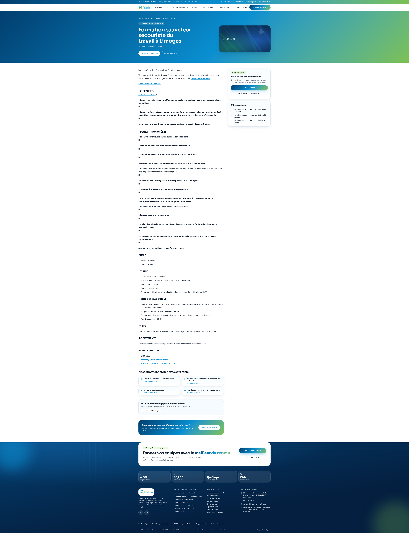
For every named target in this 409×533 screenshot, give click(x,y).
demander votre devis (200, 78)
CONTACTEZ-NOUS (147, 94)
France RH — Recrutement (216, 512)
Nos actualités (212, 504)
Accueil (140, 19)
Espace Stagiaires (250, 2)
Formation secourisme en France (152, 23)
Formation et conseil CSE (215, 493)
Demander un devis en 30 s (250, 94)
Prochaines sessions (180, 7)
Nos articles (148, 19)
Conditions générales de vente (162, 524)
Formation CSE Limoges (152, 411)
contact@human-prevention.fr (233, 2)
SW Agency (267, 530)
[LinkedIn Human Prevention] (146, 512)
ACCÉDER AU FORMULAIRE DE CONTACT (158, 363)
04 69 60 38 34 (214, 2)
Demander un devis (258, 7)
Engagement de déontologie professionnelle (210, 524)
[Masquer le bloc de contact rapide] (405, 518)
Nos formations (160, 7)
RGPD (176, 524)
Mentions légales (143, 524)
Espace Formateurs (265, 2)
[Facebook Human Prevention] (140, 512)
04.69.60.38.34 (248, 501)
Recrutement (208, 7)
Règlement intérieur (187, 524)
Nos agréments (212, 501)
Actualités (195, 7)
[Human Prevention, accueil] (144, 7)
